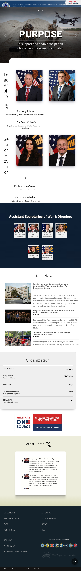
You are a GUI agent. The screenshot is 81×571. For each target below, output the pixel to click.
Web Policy (9, 546)
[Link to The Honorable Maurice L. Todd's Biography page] (19, 227)
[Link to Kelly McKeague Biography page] (47, 250)
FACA (6, 524)
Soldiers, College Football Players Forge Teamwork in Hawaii (51, 333)
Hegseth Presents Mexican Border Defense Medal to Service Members (53, 311)
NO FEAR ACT (46, 512)
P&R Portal (9, 530)
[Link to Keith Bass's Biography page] (33, 227)
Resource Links (11, 518)
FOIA (42, 530)
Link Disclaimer (48, 518)
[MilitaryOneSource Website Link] (38, 422)
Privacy (44, 524)
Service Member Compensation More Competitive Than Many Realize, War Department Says (50, 286)
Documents (9, 512)
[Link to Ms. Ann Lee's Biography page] (33, 250)
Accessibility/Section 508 (16, 551)
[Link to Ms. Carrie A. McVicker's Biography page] (61, 227)
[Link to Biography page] (47, 227)
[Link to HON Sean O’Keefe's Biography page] (62, 85)
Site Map (8, 540)
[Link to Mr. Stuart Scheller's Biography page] (62, 150)
